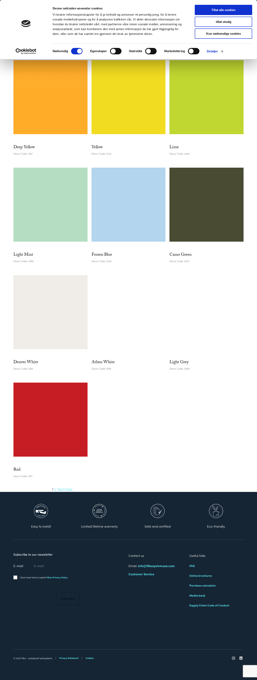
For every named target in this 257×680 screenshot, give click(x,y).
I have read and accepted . (43, 577)
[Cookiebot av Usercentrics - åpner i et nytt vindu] (26, 51)
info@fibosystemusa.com (156, 565)
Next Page (64, 489)
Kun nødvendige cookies (223, 33)
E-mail (19, 566)
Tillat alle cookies (223, 10)
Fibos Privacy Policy (57, 577)
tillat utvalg (223, 21)
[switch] (115, 51)
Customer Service (141, 574)
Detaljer (212, 51)
